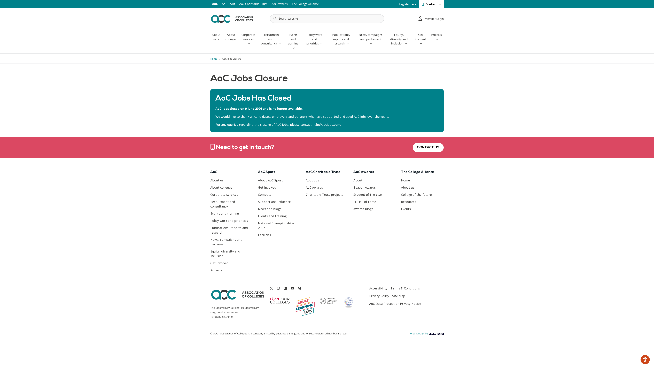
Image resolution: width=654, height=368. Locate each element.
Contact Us (428, 147)
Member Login (434, 19)
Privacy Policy (379, 296)
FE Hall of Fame (364, 202)
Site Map (398, 296)
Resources (408, 202)
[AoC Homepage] (231, 18)
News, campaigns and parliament (371, 37)
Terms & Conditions (405, 288)
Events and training (293, 39)
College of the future (416, 195)
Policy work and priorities (314, 39)
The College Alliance (305, 4)
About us (216, 37)
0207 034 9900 (224, 317)
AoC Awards (279, 4)
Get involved (420, 37)
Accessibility (378, 288)
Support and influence (274, 202)
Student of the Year (367, 195)
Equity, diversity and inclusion (399, 39)
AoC (215, 4)
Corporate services (248, 37)
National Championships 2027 (276, 225)
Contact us (433, 4)
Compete (264, 195)
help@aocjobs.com (326, 124)
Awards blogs (363, 209)
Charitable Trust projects (324, 195)
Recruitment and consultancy (270, 39)
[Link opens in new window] (271, 288)
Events (406, 209)
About (357, 180)
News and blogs (269, 209)
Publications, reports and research (341, 39)
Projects (436, 35)
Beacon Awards (364, 187)
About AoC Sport (270, 180)
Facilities (264, 235)
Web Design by (419, 333)
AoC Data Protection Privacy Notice (395, 304)
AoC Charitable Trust (253, 4)
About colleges (230, 37)
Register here (407, 4)
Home (214, 58)
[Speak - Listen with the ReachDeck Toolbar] (645, 359)
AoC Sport (228, 4)
